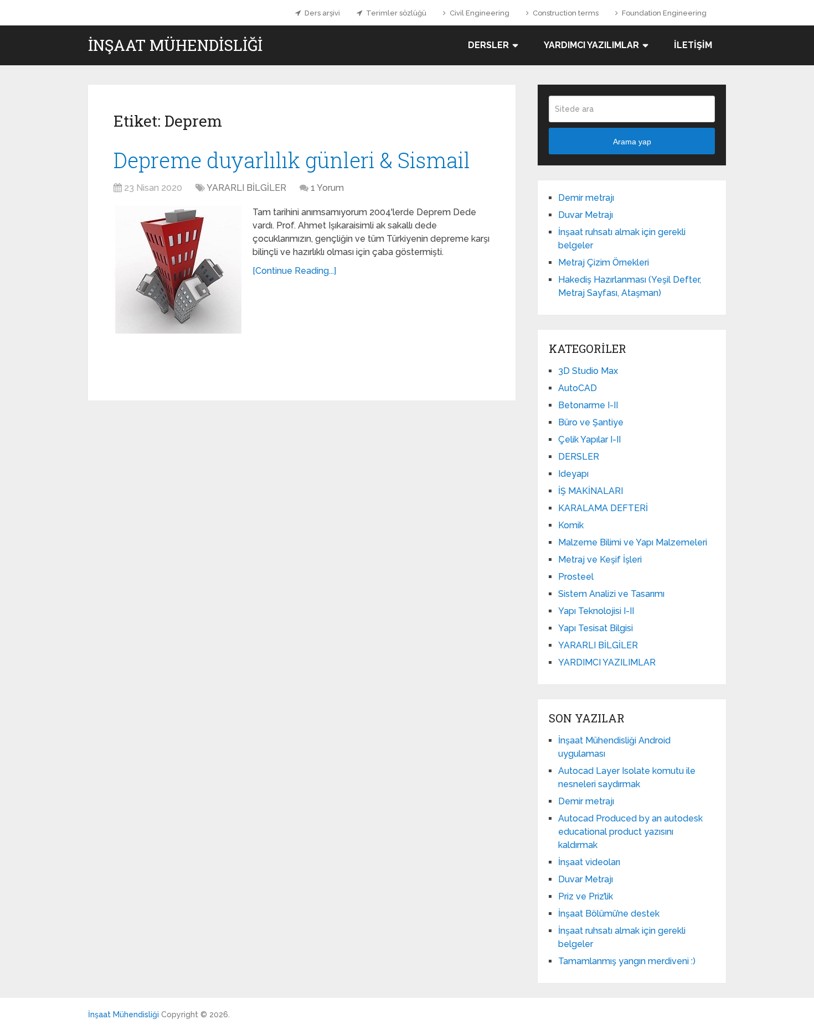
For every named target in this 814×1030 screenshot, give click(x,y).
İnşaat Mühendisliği (175, 45)
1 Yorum (327, 188)
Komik (571, 525)
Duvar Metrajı (585, 215)
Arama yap (632, 141)
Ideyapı (573, 474)
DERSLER (488, 45)
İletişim (693, 45)
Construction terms (565, 13)
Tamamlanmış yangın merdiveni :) (626, 961)
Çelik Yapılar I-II (589, 439)
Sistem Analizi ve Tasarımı (611, 594)
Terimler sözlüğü (395, 13)
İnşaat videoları (589, 862)
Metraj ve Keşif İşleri (600, 559)
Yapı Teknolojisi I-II (596, 611)
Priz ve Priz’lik (585, 896)
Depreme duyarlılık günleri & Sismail (292, 160)
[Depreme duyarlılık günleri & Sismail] (177, 270)
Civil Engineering (478, 13)
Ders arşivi (321, 13)
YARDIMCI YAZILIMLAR (591, 45)
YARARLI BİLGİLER (246, 188)
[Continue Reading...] (294, 271)
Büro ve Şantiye (591, 422)
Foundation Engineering (663, 13)
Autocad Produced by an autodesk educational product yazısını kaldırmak (630, 831)
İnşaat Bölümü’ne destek (609, 913)
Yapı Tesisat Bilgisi (595, 628)
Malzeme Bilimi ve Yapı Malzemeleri (632, 542)
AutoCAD (577, 388)
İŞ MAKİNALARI (590, 491)
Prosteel (576, 576)
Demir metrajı (586, 198)
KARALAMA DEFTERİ (603, 508)
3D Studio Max (588, 371)
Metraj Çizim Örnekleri (603, 262)
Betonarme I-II (588, 405)
